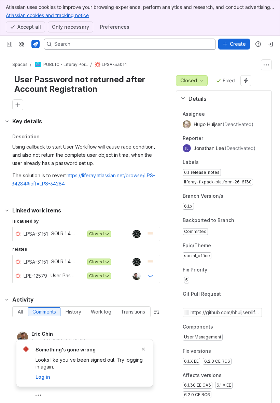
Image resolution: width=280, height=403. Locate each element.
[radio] (20, 311)
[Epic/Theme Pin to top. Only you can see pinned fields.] (226, 246)
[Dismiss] (143, 349)
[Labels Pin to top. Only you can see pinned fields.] (213, 162)
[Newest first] (157, 312)
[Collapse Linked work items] (7, 210)
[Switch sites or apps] (21, 44)
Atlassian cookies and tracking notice (47, 15)
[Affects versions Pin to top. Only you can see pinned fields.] (227, 375)
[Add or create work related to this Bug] (17, 104)
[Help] (258, 44)
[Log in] (270, 44)
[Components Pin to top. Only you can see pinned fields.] (218, 327)
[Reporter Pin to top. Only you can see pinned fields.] (218, 138)
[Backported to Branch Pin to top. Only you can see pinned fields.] (239, 220)
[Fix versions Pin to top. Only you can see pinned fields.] (216, 351)
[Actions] (266, 64)
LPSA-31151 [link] (36, 234)
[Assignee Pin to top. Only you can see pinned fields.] (220, 114)
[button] (221, 98)
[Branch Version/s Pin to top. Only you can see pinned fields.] (229, 196)
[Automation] (245, 80)
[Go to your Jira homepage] (35, 44)
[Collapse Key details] (7, 121)
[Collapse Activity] (7, 299)
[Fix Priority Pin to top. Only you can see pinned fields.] (222, 270)
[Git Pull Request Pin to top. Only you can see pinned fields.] (236, 294)
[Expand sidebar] (9, 44)
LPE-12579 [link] (35, 276)
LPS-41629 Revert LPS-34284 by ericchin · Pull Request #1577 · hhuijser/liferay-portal (225, 312)
